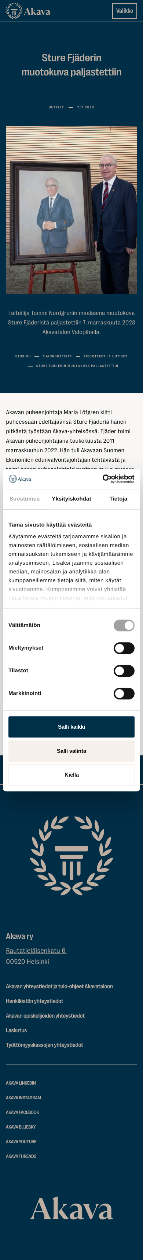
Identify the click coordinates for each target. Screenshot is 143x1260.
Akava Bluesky (21, 1127)
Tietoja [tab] (118, 499)
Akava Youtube (21, 1142)
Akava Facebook (22, 1112)
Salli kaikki (71, 727)
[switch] (124, 646)
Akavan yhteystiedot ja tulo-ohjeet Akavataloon (59, 986)
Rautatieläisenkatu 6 (36, 951)
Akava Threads (21, 1156)
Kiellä (72, 775)
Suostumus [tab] (25, 499)
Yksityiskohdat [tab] (71, 499)
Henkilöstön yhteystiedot (34, 1001)
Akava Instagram (23, 1098)
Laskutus (16, 1030)
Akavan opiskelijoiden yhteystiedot (45, 1015)
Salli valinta (71, 751)
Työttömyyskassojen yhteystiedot (44, 1045)
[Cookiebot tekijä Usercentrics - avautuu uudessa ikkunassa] (103, 479)
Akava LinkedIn (21, 1083)
